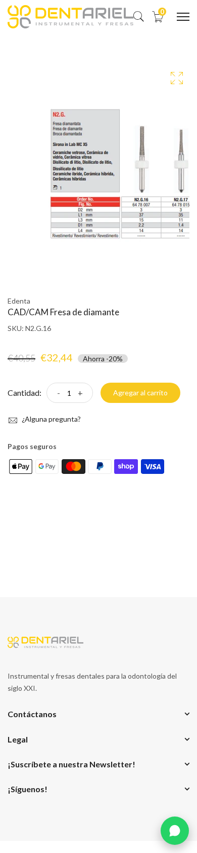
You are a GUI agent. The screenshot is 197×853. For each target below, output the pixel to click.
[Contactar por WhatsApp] (175, 831)
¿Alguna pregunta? (50, 419)
